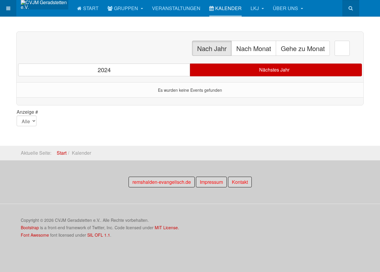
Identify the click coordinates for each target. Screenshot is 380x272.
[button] (342, 48)
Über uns (286, 8)
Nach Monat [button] (253, 48)
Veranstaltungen (176, 8)
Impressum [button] (211, 181)
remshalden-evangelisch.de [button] (161, 181)
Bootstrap (30, 227)
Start (91, 8)
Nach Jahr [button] (212, 48)
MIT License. (167, 227)
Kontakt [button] (240, 181)
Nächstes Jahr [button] (274, 69)
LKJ (255, 8)
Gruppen (126, 8)
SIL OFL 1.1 (98, 235)
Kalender (228, 8)
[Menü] (8, 8)
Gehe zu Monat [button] (303, 48)
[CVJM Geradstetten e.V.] (44, 5)
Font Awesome (35, 235)
